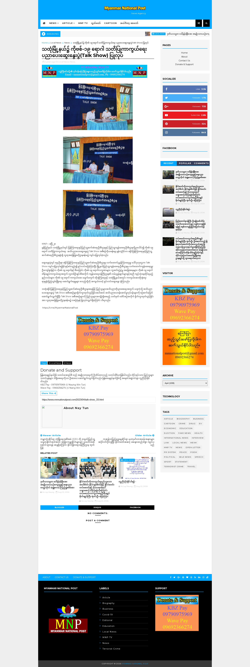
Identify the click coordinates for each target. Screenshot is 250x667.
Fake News (184, 433)
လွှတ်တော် (96, 23)
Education (186, 428)
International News (176, 438)
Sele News (185, 457)
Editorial (107, 620)
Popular (185, 163)
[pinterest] (183, 577)
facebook (135, 507)
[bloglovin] (187, 577)
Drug (192, 423)
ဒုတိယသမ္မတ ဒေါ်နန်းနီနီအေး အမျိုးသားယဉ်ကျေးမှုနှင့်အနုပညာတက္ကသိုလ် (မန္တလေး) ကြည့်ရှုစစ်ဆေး (194, 34)
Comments (201, 163)
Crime (182, 423)
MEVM (193, 443)
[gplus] (179, 577)
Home (45, 43)
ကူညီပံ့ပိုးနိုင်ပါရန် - (127, 481)
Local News (143, 34)
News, (72, 62)
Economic (170, 428)
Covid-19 (107, 614)
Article (67, 23)
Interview (198, 438)
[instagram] (203, 577)
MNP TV (83, 23)
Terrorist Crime (174, 466)
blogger (59, 507)
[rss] (195, 577)
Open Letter (193, 447)
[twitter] (174, 577)
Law (166, 443)
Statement (181, 462)
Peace (183, 452)
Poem (193, 452)
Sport (167, 462)
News (53, 23)
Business (198, 419)
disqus (97, 507)
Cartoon (110, 23)
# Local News (55, 363)
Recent (169, 163)
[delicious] (207, 577)
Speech (199, 457)
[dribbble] (191, 577)
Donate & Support (184, 64)
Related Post (49, 453)
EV (200, 423)
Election (169, 433)
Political (169, 457)
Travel (191, 466)
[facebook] (170, 577)
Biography (183, 419)
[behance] (199, 577)
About (184, 56)
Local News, (63, 62)
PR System (170, 452)
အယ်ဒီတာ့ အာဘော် (129, 23)
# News (67, 363)
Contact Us (184, 60)
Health (198, 433)
